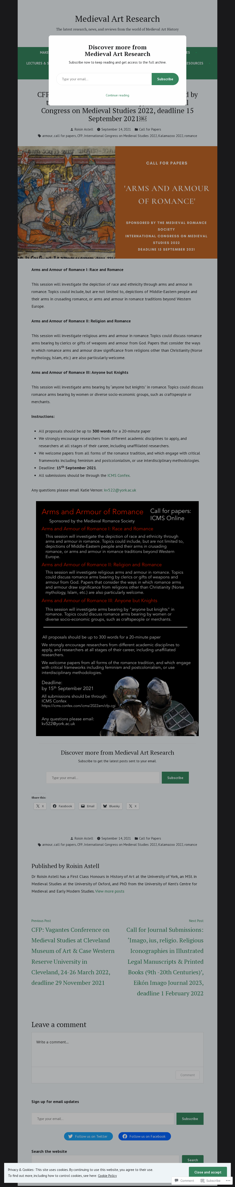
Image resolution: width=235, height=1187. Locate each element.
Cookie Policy (107, 1175)
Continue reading (117, 95)
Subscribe (165, 79)
